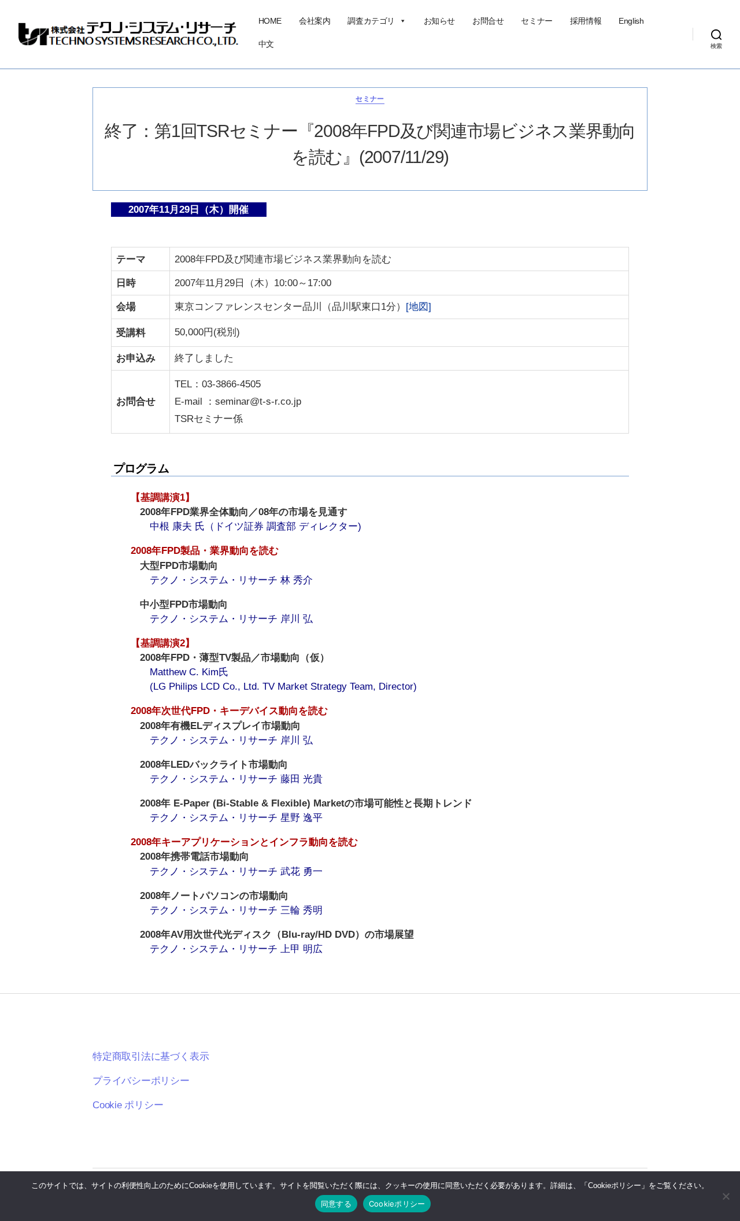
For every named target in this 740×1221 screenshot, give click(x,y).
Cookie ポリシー (128, 1105)
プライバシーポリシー (141, 1080)
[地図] (418, 306)
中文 (266, 44)
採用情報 (585, 20)
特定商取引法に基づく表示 (150, 1056)
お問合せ (488, 20)
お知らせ (439, 20)
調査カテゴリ (371, 20)
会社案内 (314, 20)
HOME (270, 20)
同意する (336, 1203)
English (631, 20)
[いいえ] (725, 1196)
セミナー (536, 20)
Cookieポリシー (397, 1203)
